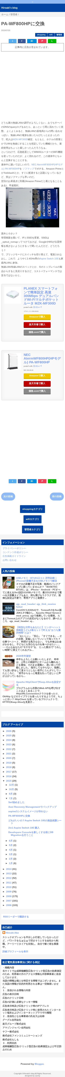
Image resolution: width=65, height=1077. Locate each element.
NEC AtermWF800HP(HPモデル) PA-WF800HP (42, 358)
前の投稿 (57, 496)
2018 (9, 767)
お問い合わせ (9, 560)
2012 (9, 878)
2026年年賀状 (23, 656)
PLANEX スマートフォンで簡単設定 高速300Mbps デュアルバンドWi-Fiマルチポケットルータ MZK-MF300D (41, 296)
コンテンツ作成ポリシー (15, 552)
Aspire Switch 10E (49, 258)
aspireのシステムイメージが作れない (28, 811)
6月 (11, 840)
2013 (9, 873)
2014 (9, 869)
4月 (11, 849)
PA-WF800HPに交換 (19, 815)
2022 (9, 749)
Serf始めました (16, 802)
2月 (11, 858)
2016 (9, 776)
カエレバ (37, 307)
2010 (9, 887)
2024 (9, 740)
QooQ (37, 1076)
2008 (9, 896)
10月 (12, 789)
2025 (9, 735)
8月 (11, 793)
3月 (11, 854)
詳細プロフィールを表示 (15, 951)
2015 (9, 780)
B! (32, 41)
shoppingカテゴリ (32, 509)
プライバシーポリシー (14, 548)
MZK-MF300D (20, 139)
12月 (12, 784)
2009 (9, 891)
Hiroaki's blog (9, 7)
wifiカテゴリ (32, 519)
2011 (9, 882)
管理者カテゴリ (32, 529)
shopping (41, 35)
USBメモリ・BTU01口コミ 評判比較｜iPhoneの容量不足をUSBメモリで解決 (36, 579)
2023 (9, 744)
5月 (11, 845)
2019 (9, 762)
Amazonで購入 (37, 316)
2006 (9, 905)
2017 (9, 771)
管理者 (59, 35)
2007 (9, 900)
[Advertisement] (32, 86)
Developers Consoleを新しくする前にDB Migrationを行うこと (30, 833)
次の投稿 (8, 496)
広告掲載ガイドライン (14, 556)
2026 (9, 731)
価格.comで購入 (37, 332)
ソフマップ (28, 168)
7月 (11, 798)
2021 (9, 753)
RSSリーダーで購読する (16, 916)
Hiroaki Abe (12, 932)
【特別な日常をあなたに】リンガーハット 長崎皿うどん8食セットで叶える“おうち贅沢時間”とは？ (38, 630)
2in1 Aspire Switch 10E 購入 (24, 827)
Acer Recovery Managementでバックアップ (32, 807)
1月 (11, 863)
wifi (50, 35)
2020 (9, 758)
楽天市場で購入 (37, 324)
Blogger (39, 1064)
